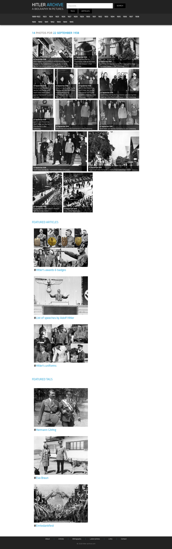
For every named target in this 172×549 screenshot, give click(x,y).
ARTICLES (85, 11)
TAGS (73, 11)
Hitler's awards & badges (50, 270)
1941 (46, 22)
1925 (57, 16)
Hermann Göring (45, 430)
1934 (112, 16)
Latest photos (95, 539)
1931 (94, 16)
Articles (61, 539)
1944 (65, 22)
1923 (45, 16)
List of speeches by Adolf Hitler (54, 318)
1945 (71, 22)
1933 (106, 16)
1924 (51, 16)
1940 (40, 22)
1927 (69, 16)
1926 (63, 16)
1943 (59, 22)
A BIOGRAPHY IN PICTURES (47, 9)
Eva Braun (41, 478)
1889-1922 (36, 16)
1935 (119, 16)
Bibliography (77, 539)
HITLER (47, 5)
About (47, 539)
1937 (131, 16)
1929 (82, 16)
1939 (34, 22)
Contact (124, 539)
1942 (52, 22)
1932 (100, 16)
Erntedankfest (44, 526)
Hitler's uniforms (45, 366)
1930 (88, 16)
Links (110, 539)
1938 (137, 16)
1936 (125, 16)
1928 (76, 16)
